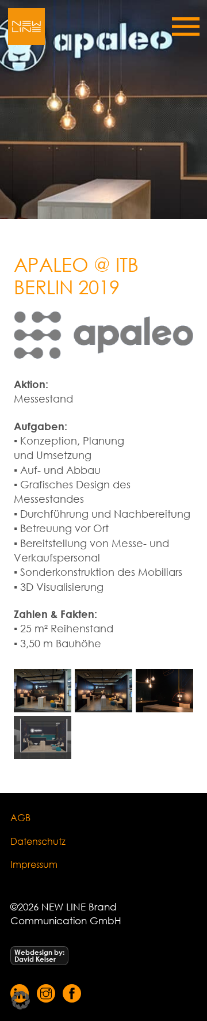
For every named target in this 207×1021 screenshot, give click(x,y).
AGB (20, 817)
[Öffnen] (186, 26)
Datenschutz (38, 841)
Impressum (33, 864)
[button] (20, 1000)
